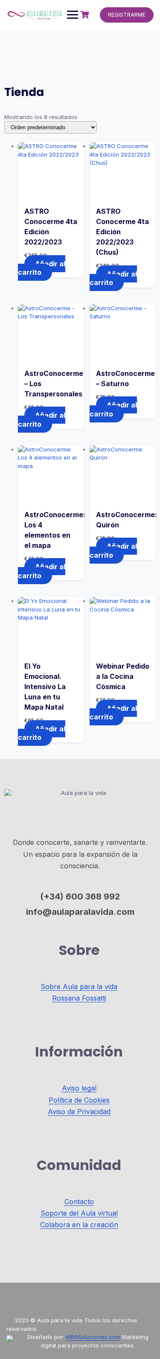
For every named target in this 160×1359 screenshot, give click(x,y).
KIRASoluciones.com (93, 1336)
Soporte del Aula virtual (79, 1213)
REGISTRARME (126, 14)
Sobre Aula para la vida (79, 986)
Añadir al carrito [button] (41, 268)
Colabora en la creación (79, 1224)
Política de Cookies (79, 1100)
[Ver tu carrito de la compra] (85, 15)
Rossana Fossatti (79, 998)
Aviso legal (79, 1088)
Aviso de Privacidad (79, 1111)
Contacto (79, 1201)
